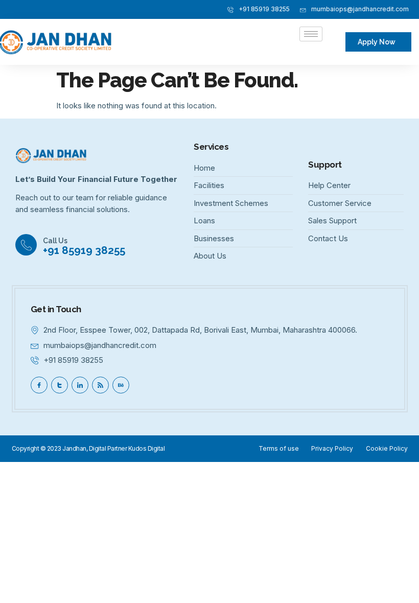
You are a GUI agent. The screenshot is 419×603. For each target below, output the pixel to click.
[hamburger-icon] (310, 34)
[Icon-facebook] (39, 385)
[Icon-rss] (100, 385)
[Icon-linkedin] (80, 385)
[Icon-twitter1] (59, 385)
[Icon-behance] (120, 385)
